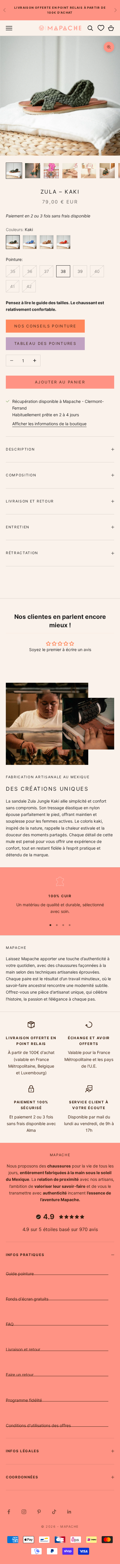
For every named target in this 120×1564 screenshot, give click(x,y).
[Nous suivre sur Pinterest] (39, 1512)
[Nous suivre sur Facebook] (9, 1512)
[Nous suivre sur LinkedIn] (69, 1512)
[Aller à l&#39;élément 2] (32, 171)
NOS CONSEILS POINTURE (45, 326)
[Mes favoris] (101, 28)
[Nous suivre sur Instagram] (24, 1512)
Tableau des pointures (45, 343)
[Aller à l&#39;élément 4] (70, 171)
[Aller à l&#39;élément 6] (107, 171)
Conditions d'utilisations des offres (38, 1425)
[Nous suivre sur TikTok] (54, 1512)
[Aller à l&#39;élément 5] (88, 171)
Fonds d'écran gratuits (27, 1298)
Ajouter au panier (60, 382)
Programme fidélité (24, 1400)
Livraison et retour (23, 1349)
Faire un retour (19, 1374)
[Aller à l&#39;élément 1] (14, 171)
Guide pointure (20, 1273)
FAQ (10, 1324)
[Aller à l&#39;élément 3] (51, 171)
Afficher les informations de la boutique (49, 423)
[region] (60, 896)
